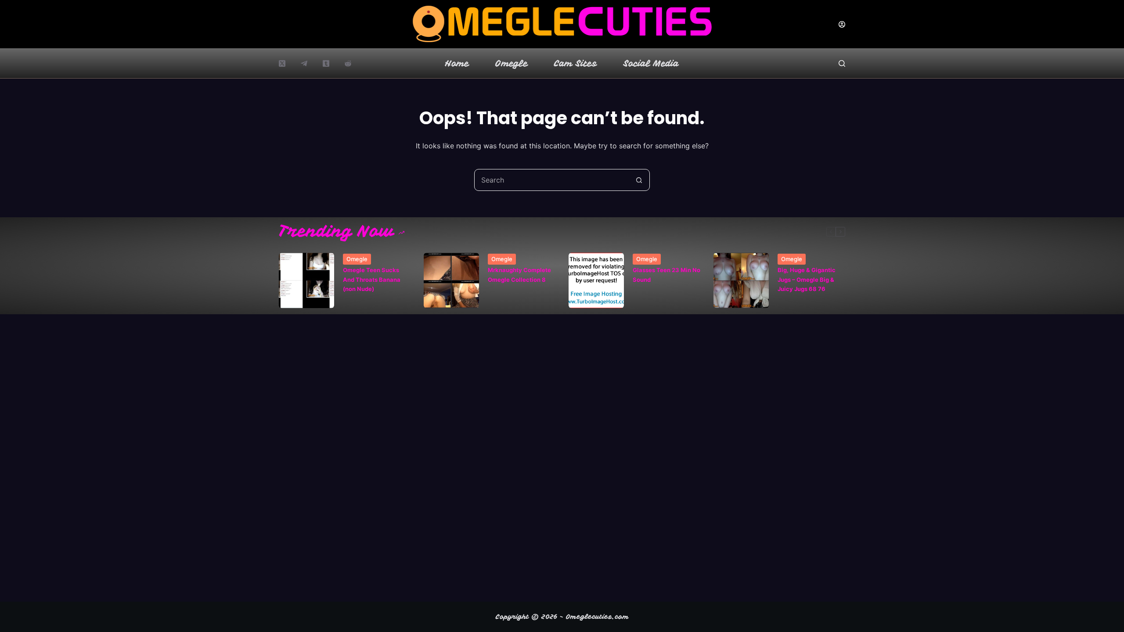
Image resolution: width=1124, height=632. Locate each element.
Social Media (651, 63)
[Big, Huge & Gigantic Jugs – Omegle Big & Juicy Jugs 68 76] (741, 280)
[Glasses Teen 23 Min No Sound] (596, 280)
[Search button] (638, 179)
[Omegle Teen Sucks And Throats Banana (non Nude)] (306, 280)
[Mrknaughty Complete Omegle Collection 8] (451, 280)
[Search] (842, 63)
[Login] (842, 24)
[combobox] (551, 180)
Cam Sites (575, 63)
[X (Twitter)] (282, 63)
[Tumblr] (326, 63)
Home (457, 63)
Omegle (511, 63)
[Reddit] (348, 63)
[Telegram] (304, 63)
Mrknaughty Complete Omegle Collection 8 (519, 274)
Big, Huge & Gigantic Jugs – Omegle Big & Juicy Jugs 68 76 (807, 279)
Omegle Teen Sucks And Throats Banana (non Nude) (371, 279)
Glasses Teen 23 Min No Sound (666, 274)
